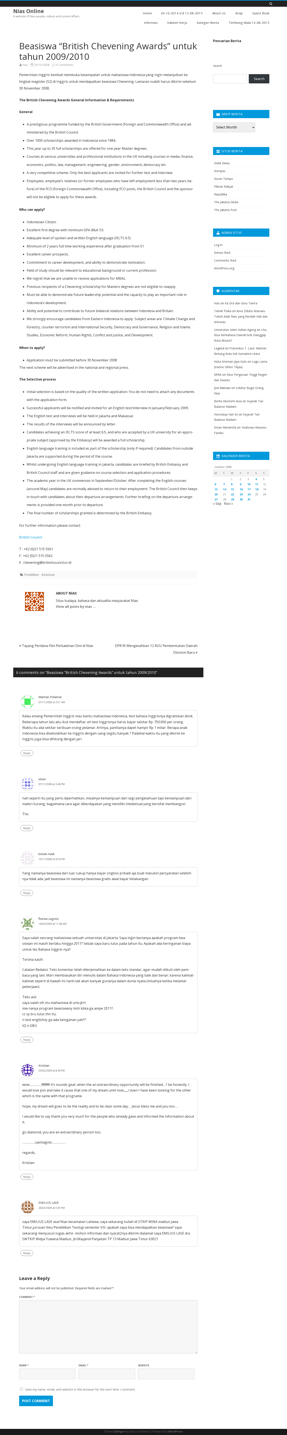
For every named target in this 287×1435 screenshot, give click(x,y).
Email (83, 1365)
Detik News (222, 163)
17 (249, 489)
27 (216, 499)
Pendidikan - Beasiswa (39, 575)
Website (143, 1365)
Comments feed (225, 260)
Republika (220, 194)
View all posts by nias (76, 606)
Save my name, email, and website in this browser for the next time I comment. (80, 1389)
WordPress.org (224, 268)
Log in (218, 245)
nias (25, 65)
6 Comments (65, 65)
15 (232, 489)
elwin (42, 779)
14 (224, 489)
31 (249, 499)
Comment (27, 1297)
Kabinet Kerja (177, 22)
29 (232, 499)
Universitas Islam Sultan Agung (235, 330)
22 (232, 494)
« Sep (217, 503)
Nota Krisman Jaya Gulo (230, 361)
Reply (26, 753)
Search (217, 66)
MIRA (217, 375)
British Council (30, 537)
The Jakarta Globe (226, 202)
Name (24, 1365)
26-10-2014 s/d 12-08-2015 (182, 13)
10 (249, 484)
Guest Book (260, 13)
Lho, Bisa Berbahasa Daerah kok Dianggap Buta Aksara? (240, 335)
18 (256, 489)
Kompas (219, 171)
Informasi (151, 22)
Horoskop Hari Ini (226, 414)
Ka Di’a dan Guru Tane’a (241, 303)
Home (147, 13)
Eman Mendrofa (225, 427)
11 (256, 484)
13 (216, 489)
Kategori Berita (208, 22)
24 (249, 494)
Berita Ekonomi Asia (228, 401)
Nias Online (28, 11)
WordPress (175, 1431)
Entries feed (222, 253)
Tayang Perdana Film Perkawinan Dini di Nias (57, 645)
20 (216, 494)
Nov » (228, 503)
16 (241, 489)
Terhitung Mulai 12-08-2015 (249, 22)
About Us (219, 13)
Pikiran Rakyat (223, 186)
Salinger (119, 1431)
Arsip (239, 13)
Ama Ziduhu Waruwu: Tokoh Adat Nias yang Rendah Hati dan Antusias (241, 316)
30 (241, 499)
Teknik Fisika (222, 311)
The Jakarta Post (225, 210)
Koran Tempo (223, 179)
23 (241, 494)
